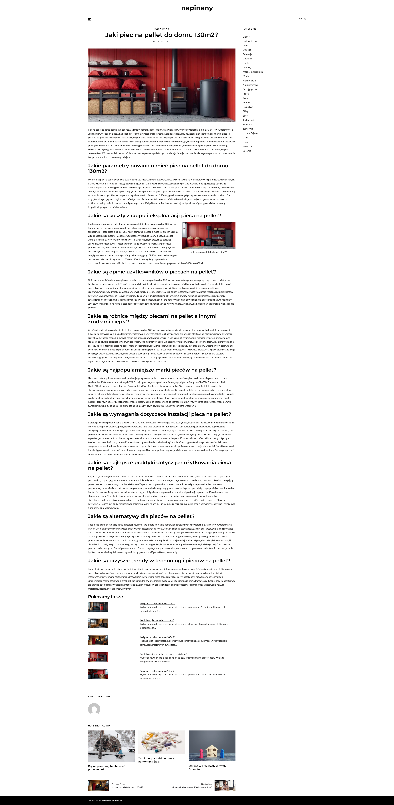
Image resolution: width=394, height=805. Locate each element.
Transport (248, 124)
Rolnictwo (248, 106)
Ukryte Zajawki (251, 133)
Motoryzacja (249, 80)
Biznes (246, 36)
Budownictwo (162, 29)
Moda (246, 76)
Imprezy (247, 67)
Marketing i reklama (253, 71)
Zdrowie (247, 150)
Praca (246, 93)
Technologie (249, 120)
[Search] (305, 19)
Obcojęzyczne (250, 89)
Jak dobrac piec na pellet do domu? (157, 620)
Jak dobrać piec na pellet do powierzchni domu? (163, 654)
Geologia (247, 58)
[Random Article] (300, 19)
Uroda (246, 137)
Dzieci (246, 45)
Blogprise (118, 800)
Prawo (246, 98)
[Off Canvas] (89, 19)
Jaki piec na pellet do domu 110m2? (157, 603)
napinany (197, 8)
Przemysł (247, 102)
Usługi (246, 142)
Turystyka (248, 128)
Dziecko (247, 49)
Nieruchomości (250, 84)
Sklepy (246, 111)
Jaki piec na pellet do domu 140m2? (157, 670)
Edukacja (247, 54)
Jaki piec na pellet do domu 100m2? (157, 637)
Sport (245, 115)
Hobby (246, 63)
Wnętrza (247, 146)
